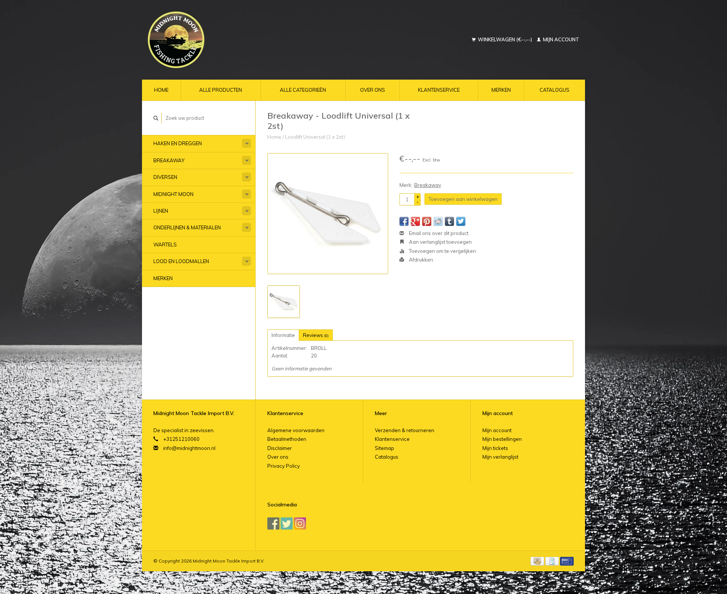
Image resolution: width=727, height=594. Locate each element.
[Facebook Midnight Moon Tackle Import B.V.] (273, 523)
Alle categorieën (303, 90)
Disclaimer (279, 448)
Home (161, 90)
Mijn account (560, 39)
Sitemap (384, 448)
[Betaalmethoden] (537, 561)
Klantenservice (439, 90)
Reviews (316, 335)
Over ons (372, 90)
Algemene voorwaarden (295, 430)
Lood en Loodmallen (181, 261)
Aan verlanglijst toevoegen (440, 242)
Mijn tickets (495, 448)
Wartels (165, 244)
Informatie (283, 335)
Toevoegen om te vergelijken (442, 251)
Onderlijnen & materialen (187, 227)
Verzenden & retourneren (404, 430)
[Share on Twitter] (460, 221)
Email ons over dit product (438, 233)
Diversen (165, 177)
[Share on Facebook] (404, 221)
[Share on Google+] (415, 221)
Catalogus (554, 90)
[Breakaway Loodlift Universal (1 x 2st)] (328, 214)
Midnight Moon (173, 194)
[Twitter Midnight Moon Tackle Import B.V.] (287, 523)
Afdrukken (420, 260)
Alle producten (220, 90)
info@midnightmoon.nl (189, 448)
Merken (501, 90)
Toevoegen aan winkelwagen (463, 199)
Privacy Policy (283, 466)
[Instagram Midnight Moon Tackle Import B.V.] (300, 523)
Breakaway (168, 160)
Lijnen (160, 211)
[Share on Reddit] (438, 221)
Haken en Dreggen (177, 143)
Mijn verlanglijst (500, 457)
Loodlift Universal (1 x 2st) (315, 137)
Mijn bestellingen (502, 439)
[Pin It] (426, 221)
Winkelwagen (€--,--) (505, 39)
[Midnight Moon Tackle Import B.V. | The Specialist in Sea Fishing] (222, 39)
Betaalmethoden (286, 439)
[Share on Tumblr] (449, 221)
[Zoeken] (156, 118)
